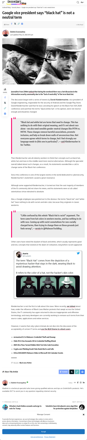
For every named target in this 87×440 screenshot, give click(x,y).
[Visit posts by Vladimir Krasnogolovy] (5, 33)
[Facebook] (78, 382)
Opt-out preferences (37, 437)
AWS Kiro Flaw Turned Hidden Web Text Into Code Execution (36, 345)
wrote (38, 228)
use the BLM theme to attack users (55, 329)
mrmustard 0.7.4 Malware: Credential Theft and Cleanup (34, 337)
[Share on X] (15, 24)
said (63, 141)
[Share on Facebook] (11, 24)
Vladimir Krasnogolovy (17, 32)
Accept (43, 432)
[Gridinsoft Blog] (16, 2)
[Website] (75, 382)
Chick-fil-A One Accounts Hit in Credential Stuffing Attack (35, 341)
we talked (71, 306)
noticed (31, 92)
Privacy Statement (49, 437)
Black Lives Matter (25, 363)
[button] (83, 414)
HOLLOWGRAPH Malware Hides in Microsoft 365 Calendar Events (38, 353)
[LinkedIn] (84, 382)
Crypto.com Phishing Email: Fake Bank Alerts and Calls (34, 349)
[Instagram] (81, 382)
